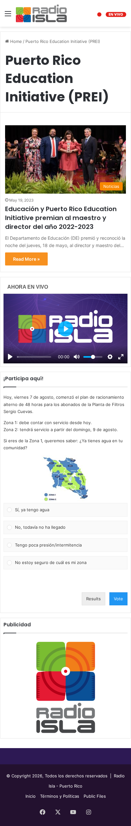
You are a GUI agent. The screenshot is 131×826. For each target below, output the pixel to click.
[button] (65, 479)
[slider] (34, 357)
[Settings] (110, 357)
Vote (118, 598)
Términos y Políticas (59, 796)
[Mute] (77, 357)
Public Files (95, 796)
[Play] (10, 357)
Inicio (30, 796)
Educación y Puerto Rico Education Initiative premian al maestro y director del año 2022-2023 (61, 217)
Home (15, 41)
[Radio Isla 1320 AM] (41, 13)
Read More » (26, 259)
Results (93, 598)
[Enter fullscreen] (121, 357)
